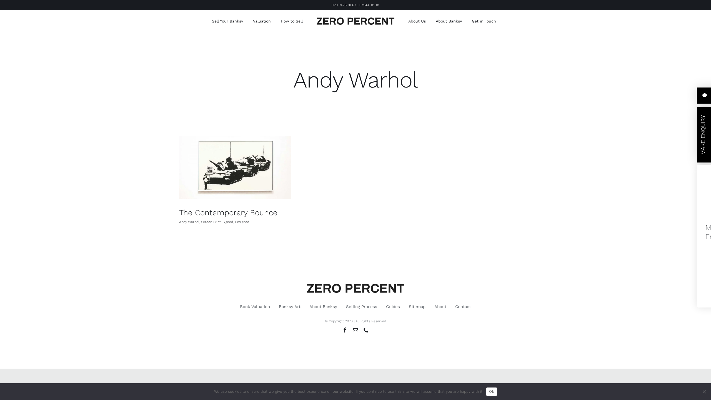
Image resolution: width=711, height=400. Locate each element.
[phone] (366, 330)
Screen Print (211, 222)
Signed (228, 222)
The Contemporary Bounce (228, 212)
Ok (491, 391)
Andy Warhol (189, 222)
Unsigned (242, 222)
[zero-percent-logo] (355, 19)
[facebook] (344, 330)
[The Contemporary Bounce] (235, 167)
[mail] (355, 330)
